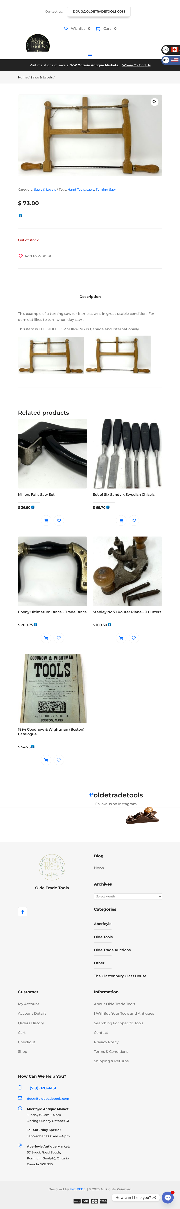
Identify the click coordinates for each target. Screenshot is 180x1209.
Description (90, 297)
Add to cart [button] (46, 520)
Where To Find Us (136, 65)
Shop (22, 1051)
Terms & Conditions (111, 1051)
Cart (22, 1033)
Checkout (26, 1042)
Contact (101, 1033)
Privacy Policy (106, 1042)
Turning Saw (106, 189)
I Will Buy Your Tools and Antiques (124, 1013)
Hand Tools (76, 189)
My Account (28, 1004)
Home (23, 77)
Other (99, 963)
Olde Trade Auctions (112, 950)
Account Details (32, 1013)
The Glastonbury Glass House (120, 976)
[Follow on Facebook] (22, 911)
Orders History (31, 1023)
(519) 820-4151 (43, 1088)
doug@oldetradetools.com (99, 11)
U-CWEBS (77, 1189)
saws (90, 189)
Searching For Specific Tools (118, 1023)
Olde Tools (103, 937)
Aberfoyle (103, 924)
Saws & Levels (42, 77)
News (99, 868)
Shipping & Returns (111, 1061)
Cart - (110, 28)
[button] (154, 102)
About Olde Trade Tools (114, 1004)
